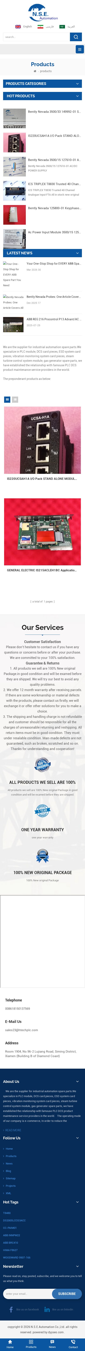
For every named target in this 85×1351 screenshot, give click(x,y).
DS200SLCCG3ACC (14, 1220)
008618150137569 (17, 1009)
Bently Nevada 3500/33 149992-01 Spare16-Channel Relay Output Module (55, 112)
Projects (11, 1185)
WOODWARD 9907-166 (16, 1257)
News (9, 1163)
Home (9, 1148)
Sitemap (10, 1178)
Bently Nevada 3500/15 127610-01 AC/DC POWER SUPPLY (55, 160)
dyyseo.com (56, 1332)
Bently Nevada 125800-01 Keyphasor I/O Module (55, 208)
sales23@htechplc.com (21, 1030)
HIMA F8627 (10, 1250)
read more (13, 1130)
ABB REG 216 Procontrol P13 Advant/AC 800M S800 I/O (54, 319)
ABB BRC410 (10, 1242)
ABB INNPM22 (11, 1235)
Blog (8, 1171)
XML (8, 1193)
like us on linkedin (62, 1309)
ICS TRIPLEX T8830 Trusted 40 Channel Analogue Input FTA (55, 184)
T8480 (7, 1213)
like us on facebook (27, 1309)
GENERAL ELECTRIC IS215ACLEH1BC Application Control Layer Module (44, 570)
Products (11, 1156)
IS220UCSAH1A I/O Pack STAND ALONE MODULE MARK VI (55, 136)
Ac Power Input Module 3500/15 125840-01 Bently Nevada (55, 232)
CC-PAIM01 (10, 1227)
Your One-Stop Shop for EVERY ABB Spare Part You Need (54, 263)
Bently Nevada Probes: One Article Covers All (54, 296)
